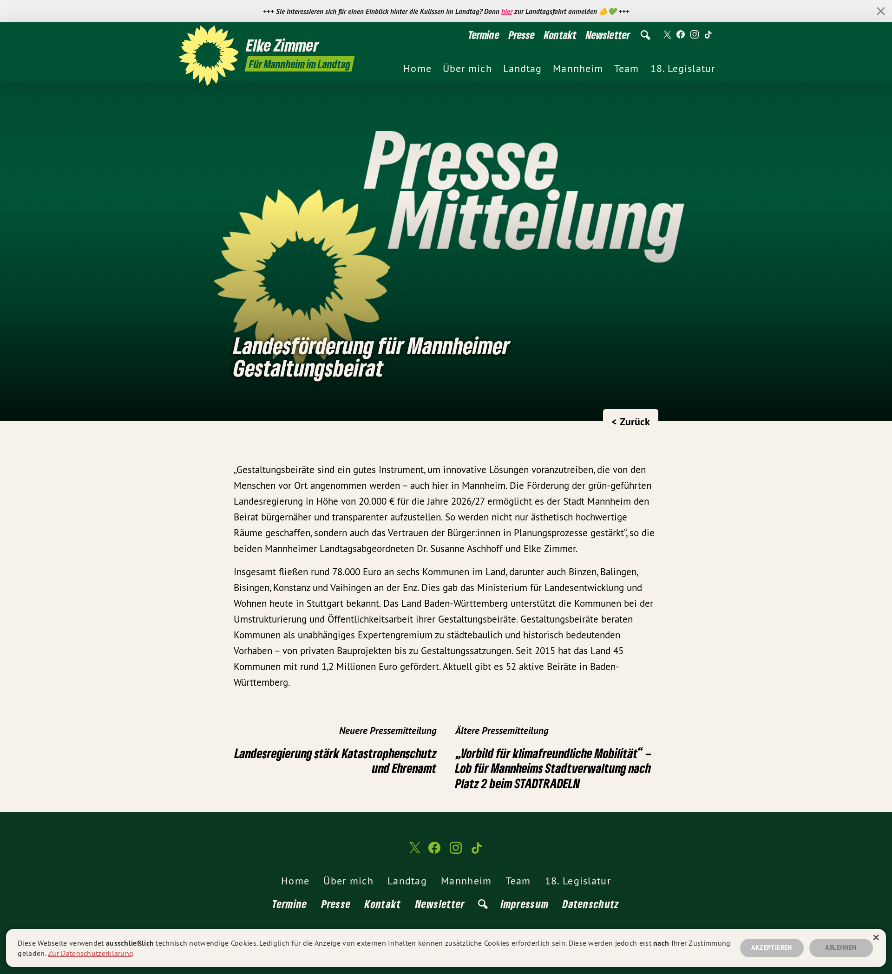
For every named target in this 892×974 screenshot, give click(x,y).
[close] (880, 11)
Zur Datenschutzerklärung (90, 953)
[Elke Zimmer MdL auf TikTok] (708, 35)
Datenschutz (591, 903)
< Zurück (630, 422)
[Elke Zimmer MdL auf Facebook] (681, 35)
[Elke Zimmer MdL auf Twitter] (667, 35)
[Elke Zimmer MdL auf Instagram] (695, 35)
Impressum (525, 903)
